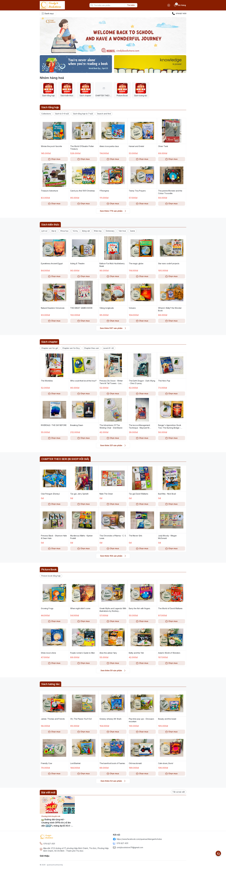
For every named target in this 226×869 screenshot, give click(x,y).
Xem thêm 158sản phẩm (111, 556)
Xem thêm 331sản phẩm (111, 445)
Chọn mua (55, 159)
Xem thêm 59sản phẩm (111, 670)
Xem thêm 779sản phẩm (111, 211)
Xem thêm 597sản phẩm (111, 328)
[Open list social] (218, 853)
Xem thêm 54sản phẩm (111, 781)
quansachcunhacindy (55, 865)
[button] (46, 114)
